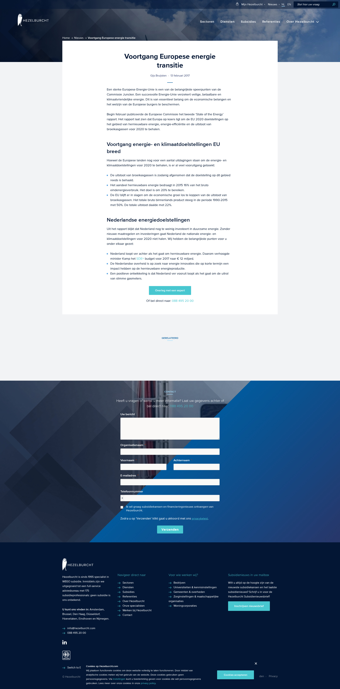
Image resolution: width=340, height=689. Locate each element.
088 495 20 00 (183, 301)
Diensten (227, 22)
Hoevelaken (69, 618)
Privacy (273, 676)
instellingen (119, 679)
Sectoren (207, 22)
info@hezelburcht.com (81, 628)
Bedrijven (179, 582)
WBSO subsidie (71, 581)
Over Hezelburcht (300, 22)
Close (254, 664)
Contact (127, 615)
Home (66, 37)
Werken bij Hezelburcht (137, 610)
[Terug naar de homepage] (33, 25)
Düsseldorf (93, 614)
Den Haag (79, 614)
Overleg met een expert (170, 290)
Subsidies (248, 22)
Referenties (271, 22)
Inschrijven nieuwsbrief (249, 606)
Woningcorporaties (185, 605)
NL (283, 4)
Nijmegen (103, 618)
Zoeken (333, 4)
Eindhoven (85, 618)
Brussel (66, 614)
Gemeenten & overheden (189, 592)
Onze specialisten (134, 605)
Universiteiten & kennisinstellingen (195, 587)
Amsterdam (97, 609)
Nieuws (272, 4)
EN (289, 4)
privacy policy (148, 683)
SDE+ (140, 259)
